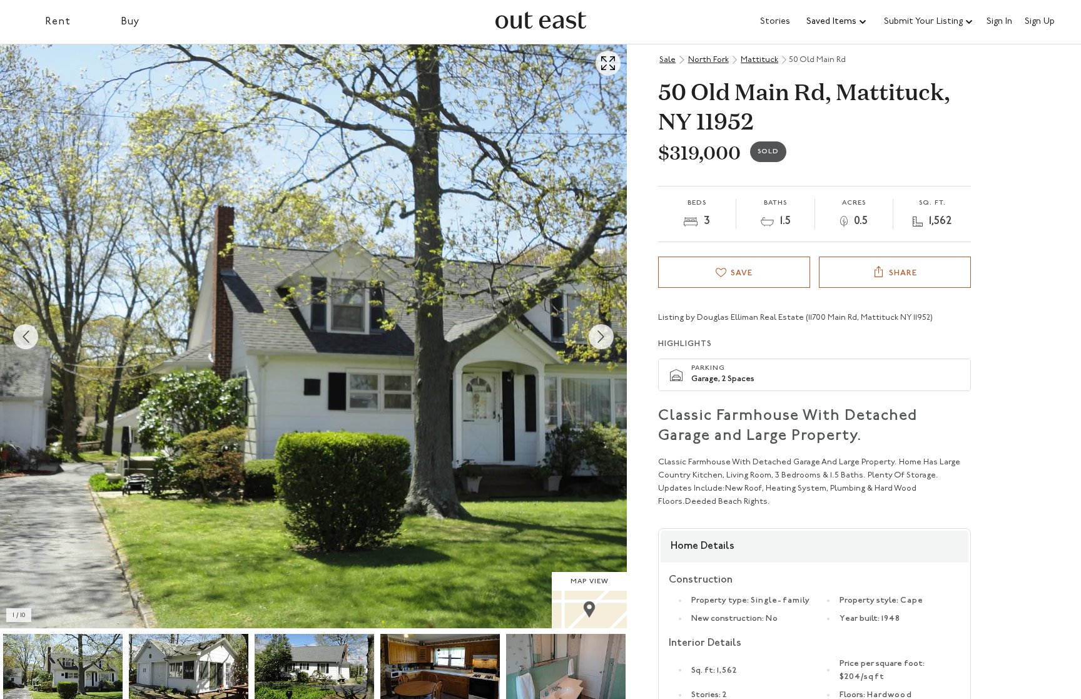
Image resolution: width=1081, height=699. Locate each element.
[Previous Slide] (25, 336)
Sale (667, 60)
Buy (130, 22)
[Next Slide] (601, 336)
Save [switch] (742, 273)
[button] (837, 22)
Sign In (999, 22)
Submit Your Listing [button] (923, 21)
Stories (775, 21)
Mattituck (759, 60)
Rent (58, 22)
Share (903, 273)
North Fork (708, 60)
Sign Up (1040, 22)
